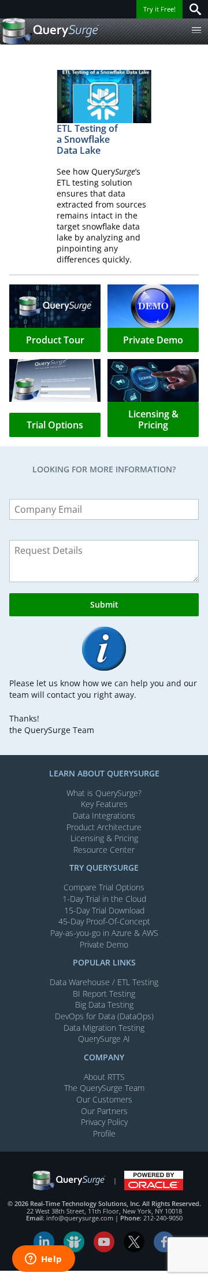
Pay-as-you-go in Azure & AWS (104, 932)
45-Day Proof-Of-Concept (104, 921)
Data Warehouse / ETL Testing (104, 981)
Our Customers (104, 1099)
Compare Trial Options (104, 887)
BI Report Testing (104, 993)
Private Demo (104, 944)
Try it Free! (159, 9)
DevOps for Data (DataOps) (104, 1016)
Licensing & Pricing (104, 838)
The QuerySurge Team (104, 1087)
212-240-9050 (163, 1218)
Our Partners (104, 1110)
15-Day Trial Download (104, 910)
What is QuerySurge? (104, 792)
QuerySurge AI (104, 1038)
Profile (104, 1133)
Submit (104, 604)
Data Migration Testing (104, 1027)
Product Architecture (104, 827)
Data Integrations (104, 815)
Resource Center (104, 849)
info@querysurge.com (79, 1218)
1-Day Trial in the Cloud (104, 898)
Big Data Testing (104, 1004)
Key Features (104, 803)
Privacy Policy (104, 1121)
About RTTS (104, 1076)
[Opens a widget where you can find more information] (43, 1259)
